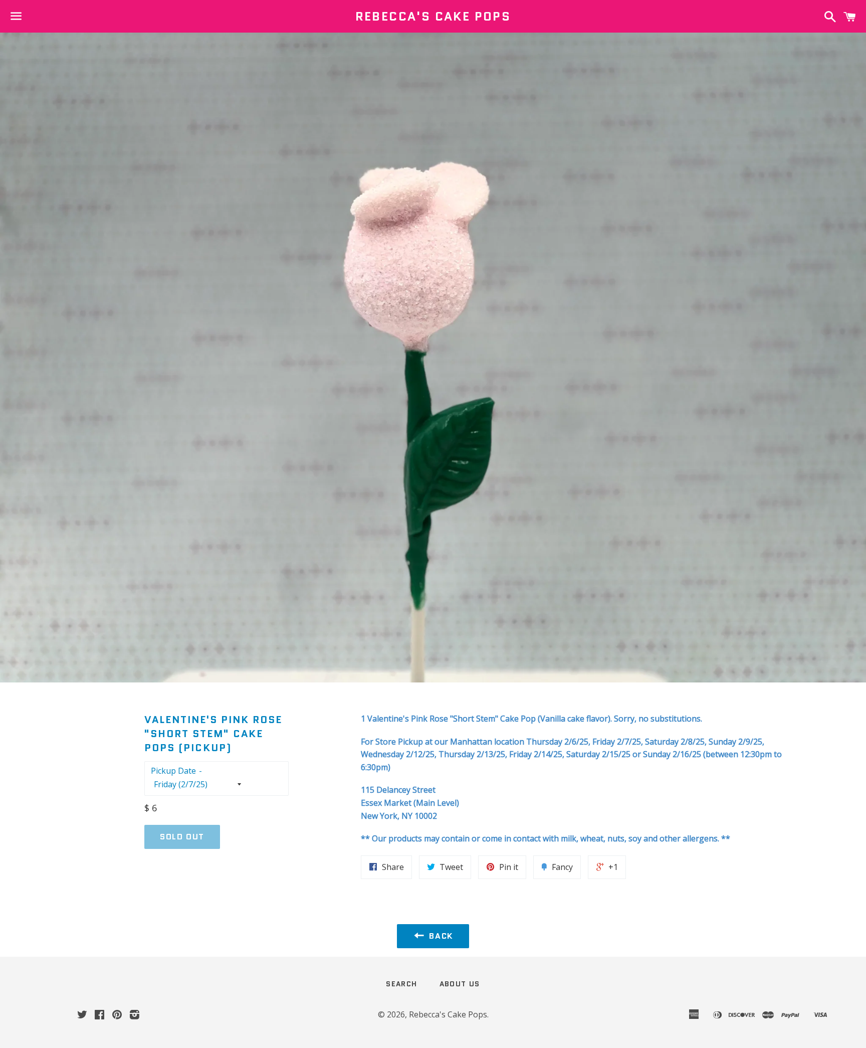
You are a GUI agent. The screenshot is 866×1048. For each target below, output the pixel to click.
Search (401, 984)
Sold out (182, 836)
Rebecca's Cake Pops (433, 16)
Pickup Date (173, 770)
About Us (460, 984)
